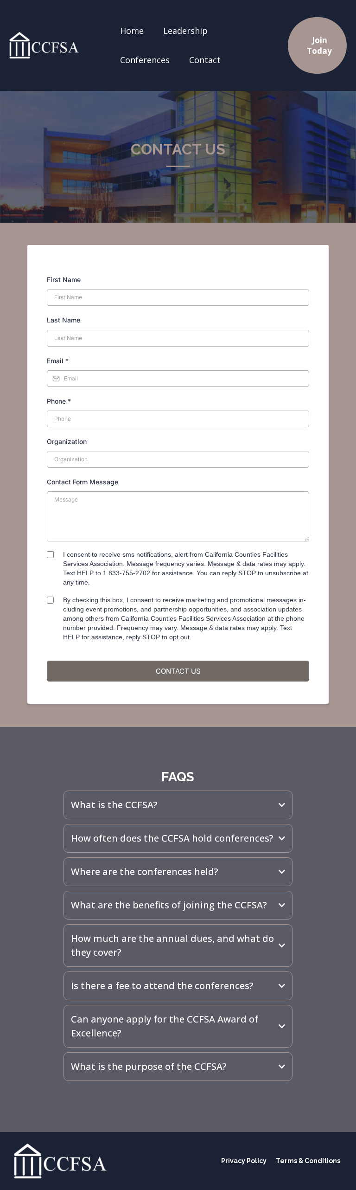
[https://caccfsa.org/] (44, 45)
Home (132, 30)
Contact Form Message (82, 482)
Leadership (185, 30)
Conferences (145, 59)
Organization (67, 441)
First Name (64, 279)
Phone (59, 401)
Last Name (63, 320)
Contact (205, 59)
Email (58, 361)
